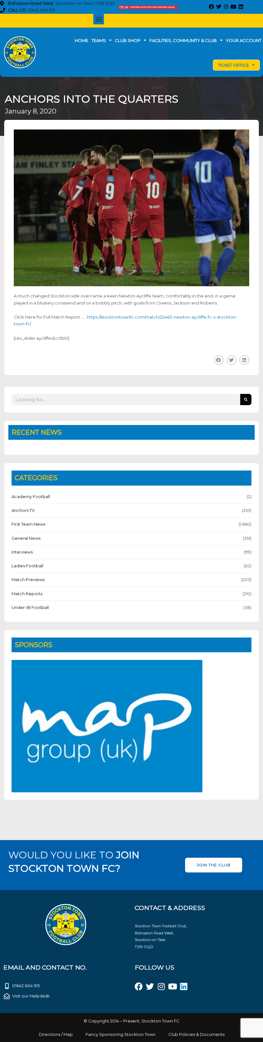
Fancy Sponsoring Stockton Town (121, 1034)
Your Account (243, 40)
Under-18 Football (30, 607)
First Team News (28, 524)
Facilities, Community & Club (183, 40)
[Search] (245, 399)
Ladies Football (27, 565)
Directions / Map (56, 1034)
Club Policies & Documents (196, 1034)
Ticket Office (233, 65)
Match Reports (27, 593)
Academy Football (31, 496)
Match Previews (28, 579)
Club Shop (127, 40)
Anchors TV (23, 510)
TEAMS (98, 40)
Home (81, 40)
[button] (98, 19)
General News (26, 538)
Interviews (22, 551)
